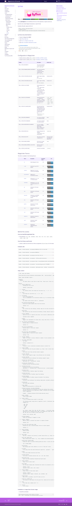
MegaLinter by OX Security (9, 5)
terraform (25, 224)
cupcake (25, 170)
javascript (25, 195)
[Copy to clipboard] (53, 28)
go (24, 187)
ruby (24, 208)
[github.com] (61, 504)
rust (24, 212)
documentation (26, 174)
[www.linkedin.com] (59, 504)
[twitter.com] (67, 504)
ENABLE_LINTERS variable (41, 57)
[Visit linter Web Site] (36, 17)
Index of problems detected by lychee (28, 42)
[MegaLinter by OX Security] (5, 1)
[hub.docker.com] (65, 504)
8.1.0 (22, 1)
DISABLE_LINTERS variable (42, 59)
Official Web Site (24, 38)
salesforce (25, 216)
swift (25, 220)
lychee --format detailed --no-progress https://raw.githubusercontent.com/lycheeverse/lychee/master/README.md (36, 261)
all (24, 162)
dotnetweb (25, 182)
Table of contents (59, 5)
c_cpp (25, 166)
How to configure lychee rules (27, 40)
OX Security (13, 504)
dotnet (25, 178)
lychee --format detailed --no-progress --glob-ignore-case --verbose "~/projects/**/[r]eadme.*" (36, 267)
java (24, 191)
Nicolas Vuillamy (18, 504)
